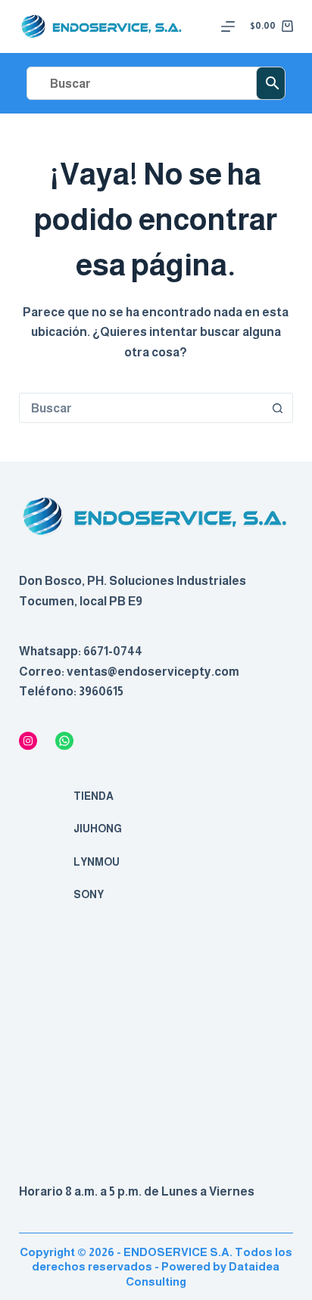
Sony (88, 894)
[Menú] (228, 26)
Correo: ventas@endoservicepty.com (129, 671)
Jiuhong (97, 829)
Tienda (93, 796)
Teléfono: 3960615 (71, 691)
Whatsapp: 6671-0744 (80, 651)
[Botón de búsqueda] (277, 408)
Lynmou (96, 862)
